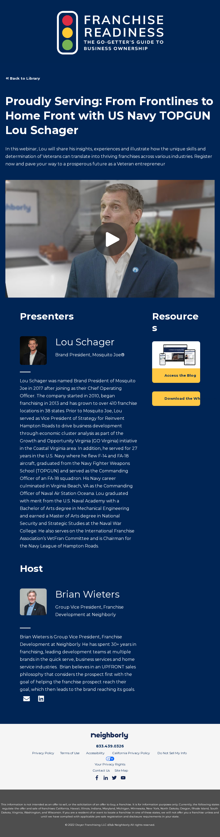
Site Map (121, 770)
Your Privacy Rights (110, 764)
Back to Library (24, 78)
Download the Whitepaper (182, 398)
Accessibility (95, 753)
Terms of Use (69, 753)
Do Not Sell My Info (172, 753)
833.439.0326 (110, 746)
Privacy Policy (43, 753)
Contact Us (101, 770)
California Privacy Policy (131, 753)
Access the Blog (180, 375)
